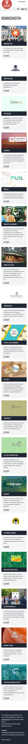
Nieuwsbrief (23, 1)
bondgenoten (5, 719)
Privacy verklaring (5, 739)
